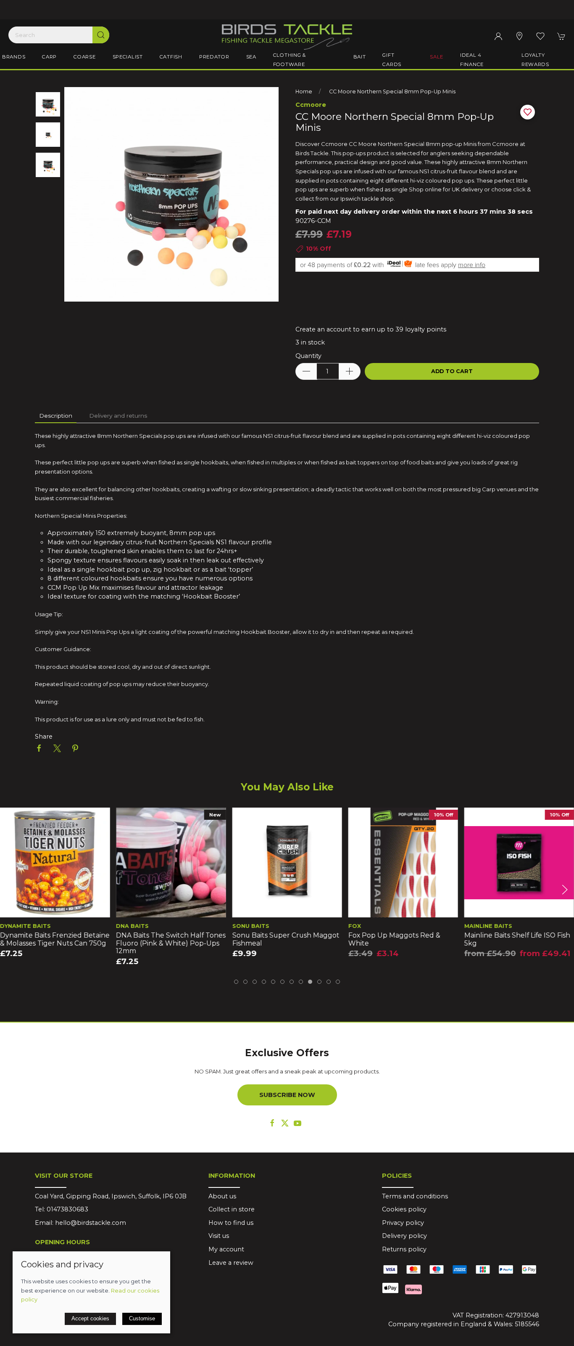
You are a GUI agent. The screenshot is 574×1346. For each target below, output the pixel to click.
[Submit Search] (100, 34)
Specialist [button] (128, 57)
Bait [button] (359, 57)
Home (303, 91)
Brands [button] (13, 57)
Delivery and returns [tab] (118, 415)
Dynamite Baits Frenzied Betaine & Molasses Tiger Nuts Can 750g (55, 939)
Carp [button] (49, 57)
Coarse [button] (84, 57)
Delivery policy (404, 1236)
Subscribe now (287, 1095)
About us (222, 1196)
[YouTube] (297, 1123)
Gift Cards (391, 59)
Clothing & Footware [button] (289, 59)
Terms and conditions (415, 1196)
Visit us (218, 1236)
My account (226, 1249)
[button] (540, 36)
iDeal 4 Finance (472, 59)
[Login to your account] (498, 36)
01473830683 (67, 1209)
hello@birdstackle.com (90, 1223)
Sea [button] (251, 57)
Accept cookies (90, 1318)
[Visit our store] (519, 36)
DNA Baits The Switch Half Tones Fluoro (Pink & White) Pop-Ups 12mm (171, 943)
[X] (285, 1123)
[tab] (236, 982)
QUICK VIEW (55, 908)
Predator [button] (214, 57)
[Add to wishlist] (11, 819)
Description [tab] (55, 415)
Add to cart (452, 371)
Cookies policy (404, 1209)
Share (44, 736)
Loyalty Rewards (535, 59)
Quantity (308, 356)
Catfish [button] (171, 57)
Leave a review (230, 1263)
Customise (142, 1318)
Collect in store (231, 1209)
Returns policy (404, 1249)
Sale (436, 57)
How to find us (230, 1223)
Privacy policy (403, 1223)
